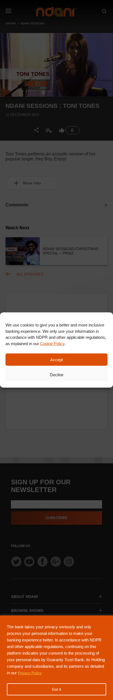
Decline (56, 374)
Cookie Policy (52, 343)
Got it (56, 689)
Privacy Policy (30, 673)
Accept (56, 359)
